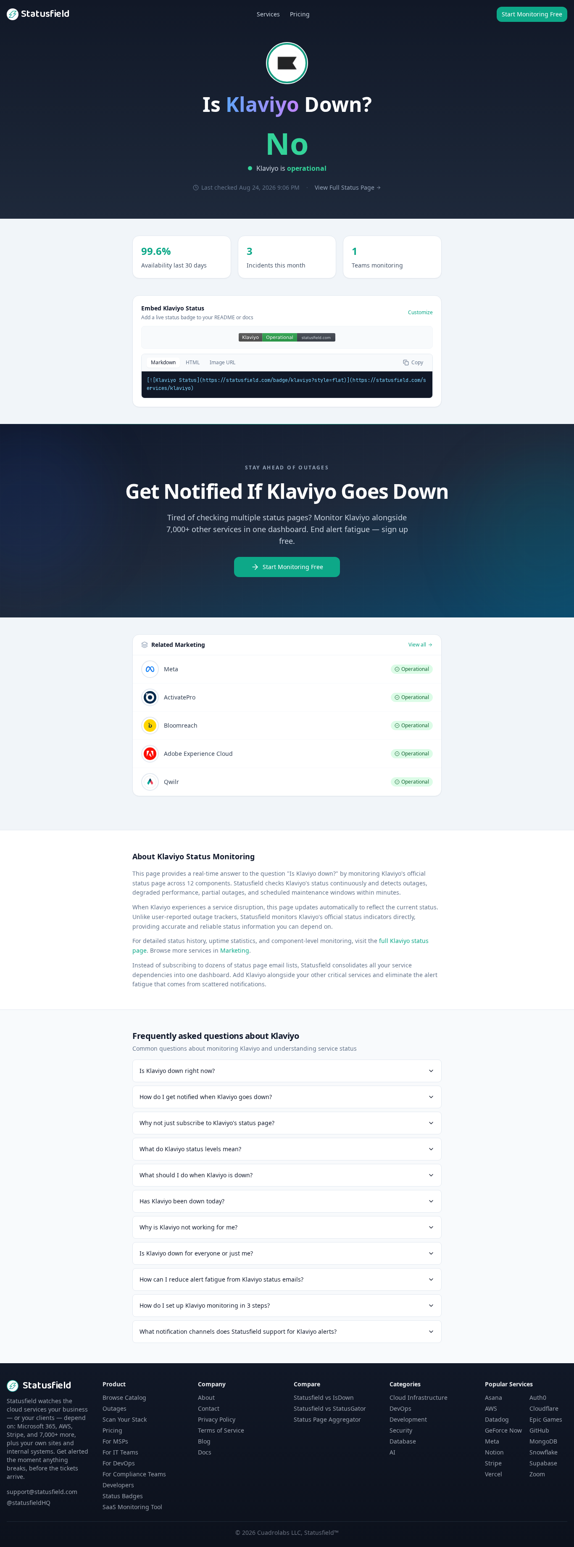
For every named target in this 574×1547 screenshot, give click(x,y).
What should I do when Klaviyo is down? (196, 1175)
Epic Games (545, 1419)
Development (408, 1419)
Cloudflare (543, 1408)
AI (392, 1452)
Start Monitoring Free (532, 14)
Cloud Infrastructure (419, 1397)
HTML (193, 362)
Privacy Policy (216, 1419)
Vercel (493, 1474)
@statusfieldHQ (28, 1503)
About (206, 1397)
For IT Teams (120, 1452)
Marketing (234, 950)
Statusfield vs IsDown (324, 1397)
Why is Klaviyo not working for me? (188, 1227)
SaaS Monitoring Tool (132, 1507)
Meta (492, 1441)
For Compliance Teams (134, 1474)
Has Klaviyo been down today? (182, 1201)
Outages (114, 1408)
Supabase (543, 1463)
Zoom (537, 1474)
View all (417, 644)
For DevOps (119, 1463)
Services (268, 14)
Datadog (497, 1419)
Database (403, 1441)
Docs (204, 1452)
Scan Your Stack (125, 1419)
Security (401, 1430)
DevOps (400, 1408)
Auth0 (537, 1397)
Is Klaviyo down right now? (177, 1071)
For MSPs (115, 1441)
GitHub (539, 1430)
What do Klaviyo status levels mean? (190, 1149)
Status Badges (123, 1496)
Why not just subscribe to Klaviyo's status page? (207, 1123)
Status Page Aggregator (327, 1419)
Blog (204, 1441)
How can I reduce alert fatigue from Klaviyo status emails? (221, 1279)
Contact (208, 1408)
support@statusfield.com (42, 1492)
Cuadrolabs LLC (279, 1532)
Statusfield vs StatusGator (330, 1408)
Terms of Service (221, 1430)
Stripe (493, 1463)
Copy (417, 362)
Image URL (222, 362)
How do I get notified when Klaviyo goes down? (206, 1097)
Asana (493, 1397)
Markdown (163, 362)
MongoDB (543, 1441)
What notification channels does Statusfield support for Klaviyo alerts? (238, 1331)
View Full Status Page (344, 187)
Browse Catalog (124, 1397)
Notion (494, 1452)
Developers (118, 1485)
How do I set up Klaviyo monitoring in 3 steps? (205, 1305)
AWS (491, 1408)
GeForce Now (503, 1430)
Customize (420, 312)
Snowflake (543, 1452)
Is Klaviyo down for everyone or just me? (196, 1253)
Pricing (300, 14)
